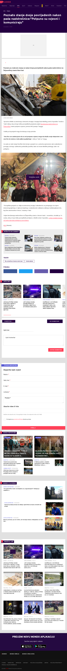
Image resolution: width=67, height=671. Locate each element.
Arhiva (46, 662)
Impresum (18, 662)
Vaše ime (6, 380)
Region (8, 11)
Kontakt (25, 662)
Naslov (6, 374)
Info (4, 11)
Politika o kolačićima (36, 662)
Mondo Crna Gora (28, 654)
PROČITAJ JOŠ (8, 541)
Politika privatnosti (56, 662)
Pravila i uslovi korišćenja (9, 665)
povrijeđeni (29, 261)
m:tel (7, 668)
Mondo (4, 654)
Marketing (11, 662)
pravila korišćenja (18, 419)
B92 (5, 225)
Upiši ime (6, 330)
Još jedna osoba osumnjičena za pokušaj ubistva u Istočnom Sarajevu (30, 304)
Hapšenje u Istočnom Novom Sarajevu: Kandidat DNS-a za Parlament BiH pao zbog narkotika (50, 305)
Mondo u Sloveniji (9, 483)
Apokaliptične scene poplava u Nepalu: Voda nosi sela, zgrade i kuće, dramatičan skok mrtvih (10, 306)
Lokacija (6, 392)
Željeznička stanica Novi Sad (14, 261)
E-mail (6, 386)
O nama (4, 662)
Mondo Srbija (14, 654)
